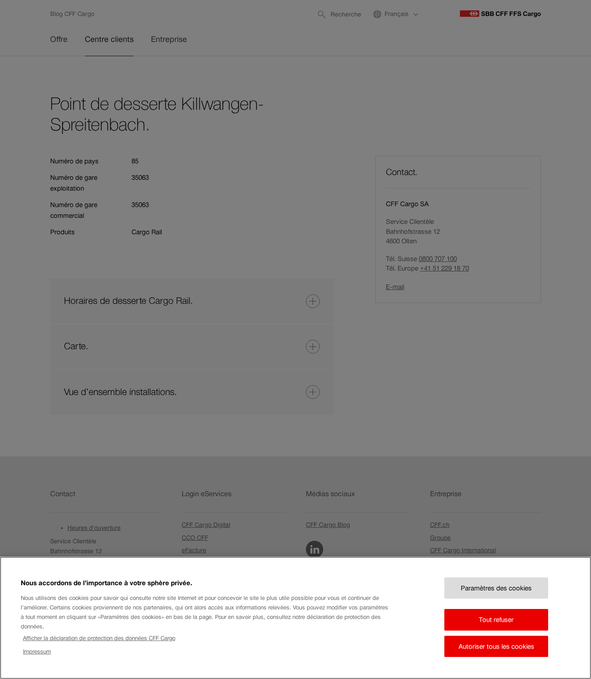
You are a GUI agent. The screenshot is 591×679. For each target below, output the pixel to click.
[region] (295, 618)
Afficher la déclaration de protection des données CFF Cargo (99, 638)
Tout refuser (496, 619)
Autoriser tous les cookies (496, 646)
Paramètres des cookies (496, 588)
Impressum (37, 651)
